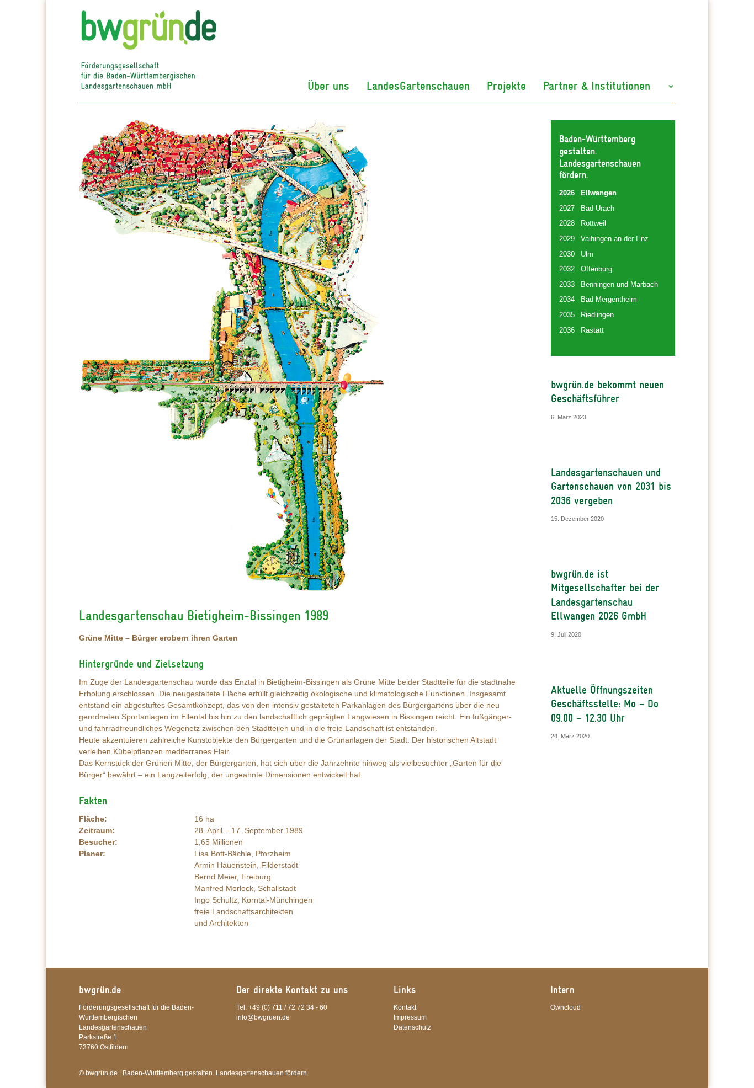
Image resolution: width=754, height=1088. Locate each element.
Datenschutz (412, 1027)
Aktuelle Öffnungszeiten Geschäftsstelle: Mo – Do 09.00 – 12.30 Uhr (605, 704)
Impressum (410, 1017)
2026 (567, 193)
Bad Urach (597, 208)
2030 (567, 254)
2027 (567, 208)
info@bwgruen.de (263, 1017)
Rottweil (593, 223)
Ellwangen (599, 193)
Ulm (587, 254)
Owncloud (565, 1007)
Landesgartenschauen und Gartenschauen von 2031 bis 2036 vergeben (611, 486)
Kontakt (405, 1007)
